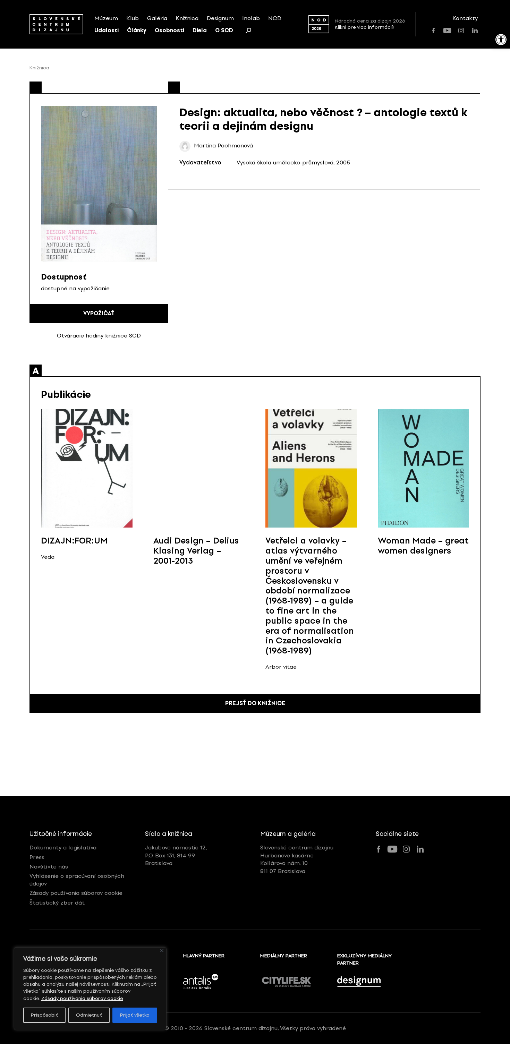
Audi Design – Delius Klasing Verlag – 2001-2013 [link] (196, 551)
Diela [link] (200, 30)
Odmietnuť (89, 1015)
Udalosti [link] (106, 30)
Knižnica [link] (187, 18)
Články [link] (136, 30)
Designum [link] (220, 18)
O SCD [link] (224, 30)
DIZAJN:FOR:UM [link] (74, 541)
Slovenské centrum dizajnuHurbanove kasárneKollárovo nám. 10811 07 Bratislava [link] (296, 859)
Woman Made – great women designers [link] (423, 546)
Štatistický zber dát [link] (57, 902)
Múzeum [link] (106, 18)
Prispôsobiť (44, 1015)
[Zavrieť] (161, 950)
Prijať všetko (135, 1015)
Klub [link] (132, 18)
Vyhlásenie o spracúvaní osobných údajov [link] (76, 880)
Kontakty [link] (465, 18)
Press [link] (36, 857)
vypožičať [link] (98, 313)
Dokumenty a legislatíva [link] (62, 847)
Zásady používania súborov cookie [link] (82, 998)
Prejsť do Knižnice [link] (255, 703)
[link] (501, 40)
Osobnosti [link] (169, 30)
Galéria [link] (157, 18)
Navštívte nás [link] (48, 866)
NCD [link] (274, 18)
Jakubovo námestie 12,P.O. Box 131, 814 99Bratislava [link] (176, 855)
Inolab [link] (251, 18)
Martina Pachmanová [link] (223, 145)
